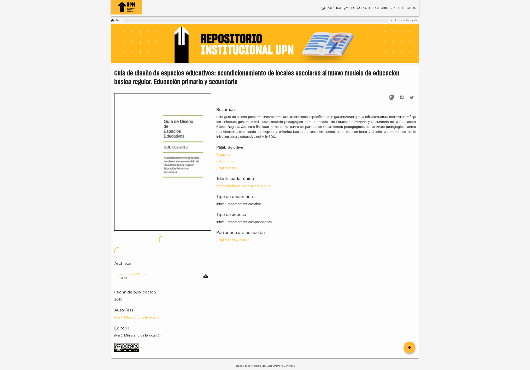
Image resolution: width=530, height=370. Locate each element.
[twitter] (411, 97)
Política (334, 8)
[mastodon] (392, 97)
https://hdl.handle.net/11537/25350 (243, 186)
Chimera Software (284, 366)
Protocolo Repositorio (368, 8)
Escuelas (223, 154)
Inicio (119, 20)
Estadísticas (407, 8)
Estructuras (225, 161)
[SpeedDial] (409, 347)
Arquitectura (226, 168)
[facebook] (402, 97)
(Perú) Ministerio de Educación (137, 317)
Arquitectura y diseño (406, 20)
